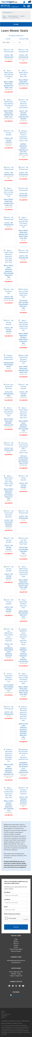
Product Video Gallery (16, 949)
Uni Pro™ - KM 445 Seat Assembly (9, 547)
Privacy (3, 1012)
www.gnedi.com (16, 962)
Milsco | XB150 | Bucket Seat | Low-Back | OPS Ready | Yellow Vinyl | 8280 (23, 690)
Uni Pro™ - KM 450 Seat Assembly (9, 329)
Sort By (8, 39)
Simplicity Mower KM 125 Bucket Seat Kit (9, 364)
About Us (16, 943)
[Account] (25, 2)
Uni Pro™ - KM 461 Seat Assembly (9, 576)
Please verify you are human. (12, 914)
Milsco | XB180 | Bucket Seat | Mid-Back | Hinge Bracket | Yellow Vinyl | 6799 (23, 583)
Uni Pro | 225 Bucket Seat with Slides (8, 393)
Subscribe (16, 927)
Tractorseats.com (7, 12)
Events (16, 947)
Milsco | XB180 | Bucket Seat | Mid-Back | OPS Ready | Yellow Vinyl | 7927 (23, 234)
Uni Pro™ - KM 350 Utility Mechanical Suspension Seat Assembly (23, 114)
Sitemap (3, 1017)
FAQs (16, 939)
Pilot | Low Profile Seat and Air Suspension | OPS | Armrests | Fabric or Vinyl (23, 459)
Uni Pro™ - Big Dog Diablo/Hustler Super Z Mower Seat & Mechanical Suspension (8, 649)
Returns (16, 941)
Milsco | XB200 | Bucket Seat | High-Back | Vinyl (23, 81)
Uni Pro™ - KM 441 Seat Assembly (9, 140)
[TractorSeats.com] (9, 2)
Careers (16, 945)
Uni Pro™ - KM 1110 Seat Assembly (9, 609)
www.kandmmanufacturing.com (16, 960)
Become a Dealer (16, 951)
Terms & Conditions (5, 1014)
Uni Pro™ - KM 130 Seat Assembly (23, 485)
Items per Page (24, 39)
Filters (19, 24)
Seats (4, 16)
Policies (3, 1011)
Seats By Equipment (13, 16)
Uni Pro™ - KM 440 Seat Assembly (23, 393)
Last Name (7, 899)
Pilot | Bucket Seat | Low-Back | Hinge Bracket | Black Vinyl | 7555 (23, 304)
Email (6, 906)
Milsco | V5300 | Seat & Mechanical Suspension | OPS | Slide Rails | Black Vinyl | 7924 (8, 271)
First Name (7, 892)
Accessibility (4, 1015)
